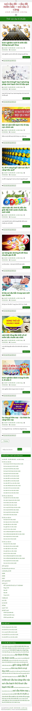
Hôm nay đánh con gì (6, 668)
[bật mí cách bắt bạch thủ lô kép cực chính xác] (16, 114)
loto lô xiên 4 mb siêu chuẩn (10, 514)
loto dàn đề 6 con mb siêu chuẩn (11, 478)
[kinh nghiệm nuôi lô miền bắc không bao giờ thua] (16, 32)
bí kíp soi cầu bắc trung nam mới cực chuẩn (16, 294)
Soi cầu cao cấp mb (6, 461)
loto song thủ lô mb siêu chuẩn (11, 512)
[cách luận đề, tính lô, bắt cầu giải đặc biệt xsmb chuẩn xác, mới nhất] (16, 197)
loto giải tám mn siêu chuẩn (10, 551)
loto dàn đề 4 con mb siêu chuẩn (11, 476)
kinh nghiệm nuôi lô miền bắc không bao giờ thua (14, 43)
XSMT (3, 578)
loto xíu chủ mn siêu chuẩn (10, 563)
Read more (26, 57)
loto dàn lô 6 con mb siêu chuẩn (11, 492)
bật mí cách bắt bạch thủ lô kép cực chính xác (15, 126)
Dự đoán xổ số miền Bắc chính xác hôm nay (17, 660)
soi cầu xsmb (10, 696)
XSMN (3, 576)
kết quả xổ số (20, 671)
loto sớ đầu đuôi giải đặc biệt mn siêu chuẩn (14, 558)
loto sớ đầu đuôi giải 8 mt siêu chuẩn (12, 531)
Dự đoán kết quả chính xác (10, 60)
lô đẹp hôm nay (16, 673)
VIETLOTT (4, 583)
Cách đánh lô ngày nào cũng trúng (18, 650)
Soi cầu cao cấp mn (6, 541)
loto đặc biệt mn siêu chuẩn (10, 548)
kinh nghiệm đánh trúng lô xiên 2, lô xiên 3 (15, 378)
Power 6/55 (6, 595)
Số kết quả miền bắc (8, 612)
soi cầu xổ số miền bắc (12, 698)
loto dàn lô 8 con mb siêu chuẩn (11, 497)
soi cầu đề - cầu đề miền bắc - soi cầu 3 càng (13, 48)
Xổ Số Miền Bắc (15, 700)
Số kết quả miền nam (9, 617)
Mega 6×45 (6, 587)
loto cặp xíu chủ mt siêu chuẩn (11, 522)
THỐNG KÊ (5, 598)
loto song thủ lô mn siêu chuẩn (11, 560)
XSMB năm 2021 (8, 700)
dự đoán (19, 652)
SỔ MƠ (4, 605)
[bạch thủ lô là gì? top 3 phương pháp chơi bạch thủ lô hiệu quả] (16, 72)
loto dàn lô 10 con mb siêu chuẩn (11, 488)
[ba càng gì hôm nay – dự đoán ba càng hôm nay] (16, 407)
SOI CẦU (4, 600)
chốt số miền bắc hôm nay (21, 646)
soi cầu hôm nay (20, 690)
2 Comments (13, 49)
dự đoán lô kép (21, 654)
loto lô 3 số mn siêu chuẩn (10, 553)
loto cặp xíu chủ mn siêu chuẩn (11, 546)
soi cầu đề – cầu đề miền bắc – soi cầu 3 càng (16, 6)
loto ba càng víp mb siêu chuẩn (11, 466)
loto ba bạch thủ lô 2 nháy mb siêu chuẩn (13, 463)
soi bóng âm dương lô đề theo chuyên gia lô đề (15, 254)
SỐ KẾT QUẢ (5, 610)
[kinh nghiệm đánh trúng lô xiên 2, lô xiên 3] (16, 367)
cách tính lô (27, 648)
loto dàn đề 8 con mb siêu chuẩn (11, 480)
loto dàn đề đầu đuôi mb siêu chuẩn (12, 485)
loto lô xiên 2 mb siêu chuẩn (10, 502)
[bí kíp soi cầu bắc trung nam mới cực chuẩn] (16, 283)
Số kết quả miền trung (9, 615)
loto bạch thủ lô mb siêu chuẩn (11, 473)
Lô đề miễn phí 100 (6, 571)
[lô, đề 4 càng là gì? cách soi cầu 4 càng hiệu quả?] (16, 156)
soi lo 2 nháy (22, 698)
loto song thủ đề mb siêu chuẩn (11, 509)
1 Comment (13, 132)
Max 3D (5, 590)
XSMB (3, 573)
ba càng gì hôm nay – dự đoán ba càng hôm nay (16, 418)
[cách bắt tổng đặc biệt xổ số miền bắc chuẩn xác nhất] (16, 324)
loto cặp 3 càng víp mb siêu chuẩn (12, 500)
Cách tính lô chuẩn (5, 650)
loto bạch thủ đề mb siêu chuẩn (11, 468)
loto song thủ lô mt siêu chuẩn (11, 536)
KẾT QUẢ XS (5, 566)
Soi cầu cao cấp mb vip (7, 495)
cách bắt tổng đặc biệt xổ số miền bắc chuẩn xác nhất (14, 336)
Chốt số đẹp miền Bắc (7, 648)
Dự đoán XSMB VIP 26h (18, 658)
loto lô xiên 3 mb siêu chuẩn (10, 505)
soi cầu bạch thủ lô (11, 683)
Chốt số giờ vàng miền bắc (8, 646)
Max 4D (5, 592)
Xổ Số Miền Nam (7, 702)
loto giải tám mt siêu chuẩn (10, 526)
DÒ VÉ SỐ (4, 603)
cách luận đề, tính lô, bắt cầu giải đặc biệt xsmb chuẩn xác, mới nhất (14, 209)
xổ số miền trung (16, 702)
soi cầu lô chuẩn (20, 694)
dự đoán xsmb (8, 658)
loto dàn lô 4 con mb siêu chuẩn (11, 490)
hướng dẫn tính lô (13, 671)
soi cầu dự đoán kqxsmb (19, 687)
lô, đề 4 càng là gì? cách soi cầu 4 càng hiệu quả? (16, 168)
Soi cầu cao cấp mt (6, 517)
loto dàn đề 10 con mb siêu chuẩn (12, 483)
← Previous (5, 441)
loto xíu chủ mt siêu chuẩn (10, 538)
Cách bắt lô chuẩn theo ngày (18, 648)
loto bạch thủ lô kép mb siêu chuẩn (12, 471)
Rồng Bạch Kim (15, 676)
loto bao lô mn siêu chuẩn (10, 543)
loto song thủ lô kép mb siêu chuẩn (12, 507)
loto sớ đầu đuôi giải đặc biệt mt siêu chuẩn (14, 534)
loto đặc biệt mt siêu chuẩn (10, 524)
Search (20, 449)
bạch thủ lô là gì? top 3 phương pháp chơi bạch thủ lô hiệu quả (15, 83)
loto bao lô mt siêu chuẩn (10, 519)
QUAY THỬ (5, 608)
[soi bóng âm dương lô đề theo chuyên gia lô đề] (16, 242)
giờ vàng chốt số (21, 664)
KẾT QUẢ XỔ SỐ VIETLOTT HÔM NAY (13, 585)
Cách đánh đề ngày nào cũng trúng (9, 652)
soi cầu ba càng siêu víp (18, 679)
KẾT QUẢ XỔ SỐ (6, 581)
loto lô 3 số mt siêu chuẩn (10, 529)
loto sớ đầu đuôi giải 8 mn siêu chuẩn (12, 555)
